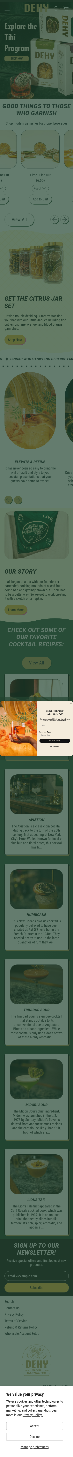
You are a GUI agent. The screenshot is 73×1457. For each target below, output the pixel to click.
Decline (35, 1437)
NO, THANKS (54, 746)
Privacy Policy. (33, 1415)
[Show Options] (69, 735)
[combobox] (54, 735)
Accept (34, 1426)
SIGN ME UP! (54, 740)
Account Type (45, 732)
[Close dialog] (71, 703)
